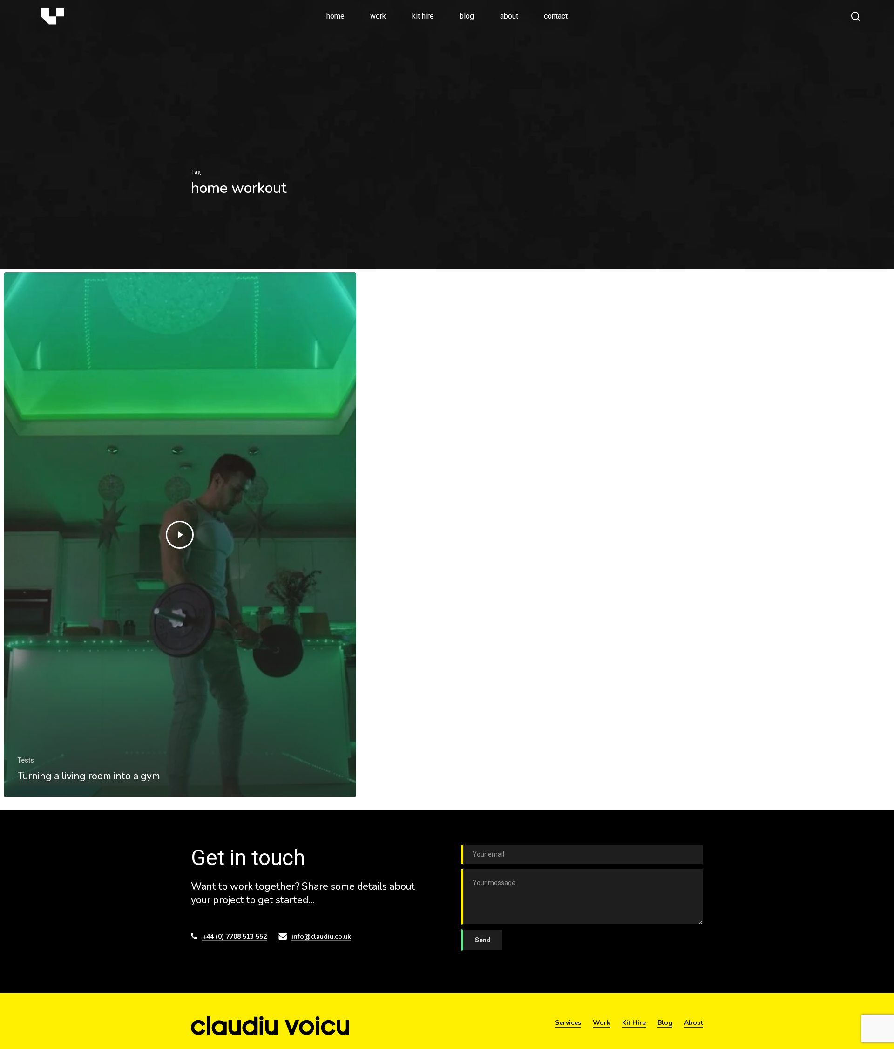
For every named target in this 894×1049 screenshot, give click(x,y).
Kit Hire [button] (634, 1022)
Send (483, 940)
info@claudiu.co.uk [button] (321, 936)
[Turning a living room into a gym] (180, 534)
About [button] (693, 1022)
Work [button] (601, 1022)
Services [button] (568, 1022)
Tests (26, 760)
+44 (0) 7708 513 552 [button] (234, 936)
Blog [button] (664, 1022)
